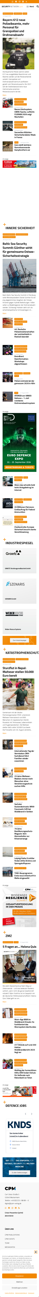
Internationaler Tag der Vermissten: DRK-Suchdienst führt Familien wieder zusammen (24, 755)
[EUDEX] (19, 471)
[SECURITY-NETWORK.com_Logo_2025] (12, 6)
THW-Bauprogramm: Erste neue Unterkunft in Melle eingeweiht (25, 875)
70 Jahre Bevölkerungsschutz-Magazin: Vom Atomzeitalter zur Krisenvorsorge (23, 833)
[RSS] (19, 1208)
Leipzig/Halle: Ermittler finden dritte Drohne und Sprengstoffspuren (25, 861)
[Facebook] (9, 1208)
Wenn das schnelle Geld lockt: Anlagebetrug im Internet (24, 487)
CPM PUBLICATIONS (12, 1234)
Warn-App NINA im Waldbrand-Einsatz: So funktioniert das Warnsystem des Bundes (25, 1023)
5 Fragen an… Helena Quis (19, 946)
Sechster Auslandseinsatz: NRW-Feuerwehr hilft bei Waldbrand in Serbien (24, 807)
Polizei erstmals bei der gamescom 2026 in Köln (24, 382)
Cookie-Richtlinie (9, 1293)
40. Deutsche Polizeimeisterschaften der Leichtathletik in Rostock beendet (24, 333)
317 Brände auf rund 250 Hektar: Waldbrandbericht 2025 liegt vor (25, 1048)
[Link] (19, 567)
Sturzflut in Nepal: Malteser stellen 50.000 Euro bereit (18, 672)
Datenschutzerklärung (21, 1293)
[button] (36, 1252)
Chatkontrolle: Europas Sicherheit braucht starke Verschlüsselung (25, 529)
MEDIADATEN (10, 1247)
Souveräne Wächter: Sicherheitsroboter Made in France (25, 135)
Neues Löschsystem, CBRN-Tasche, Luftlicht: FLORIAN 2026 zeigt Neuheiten (24, 113)
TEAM (7, 1243)
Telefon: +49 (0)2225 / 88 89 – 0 (17, 1200)
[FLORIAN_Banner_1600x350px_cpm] (19, 1093)
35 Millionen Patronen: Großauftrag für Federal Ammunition (24, 509)
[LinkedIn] (15, 1208)
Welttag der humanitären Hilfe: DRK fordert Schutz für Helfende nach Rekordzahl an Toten (25, 1074)
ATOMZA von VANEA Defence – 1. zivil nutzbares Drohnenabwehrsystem (24, 399)
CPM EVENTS (10, 1239)
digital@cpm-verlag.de (13, 1203)
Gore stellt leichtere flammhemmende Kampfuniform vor (22, 147)
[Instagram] (12, 1208)
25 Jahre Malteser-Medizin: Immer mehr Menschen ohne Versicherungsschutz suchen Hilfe (23, 781)
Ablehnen (19, 1282)
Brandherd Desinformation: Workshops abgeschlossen (21, 360)
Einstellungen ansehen (19, 1288)
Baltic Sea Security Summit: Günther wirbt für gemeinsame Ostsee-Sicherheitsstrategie (19, 249)
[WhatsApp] (5, 1208)
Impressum (31, 1293)
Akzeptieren (19, 1276)
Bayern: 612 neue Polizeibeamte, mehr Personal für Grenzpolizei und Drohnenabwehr (16, 27)
